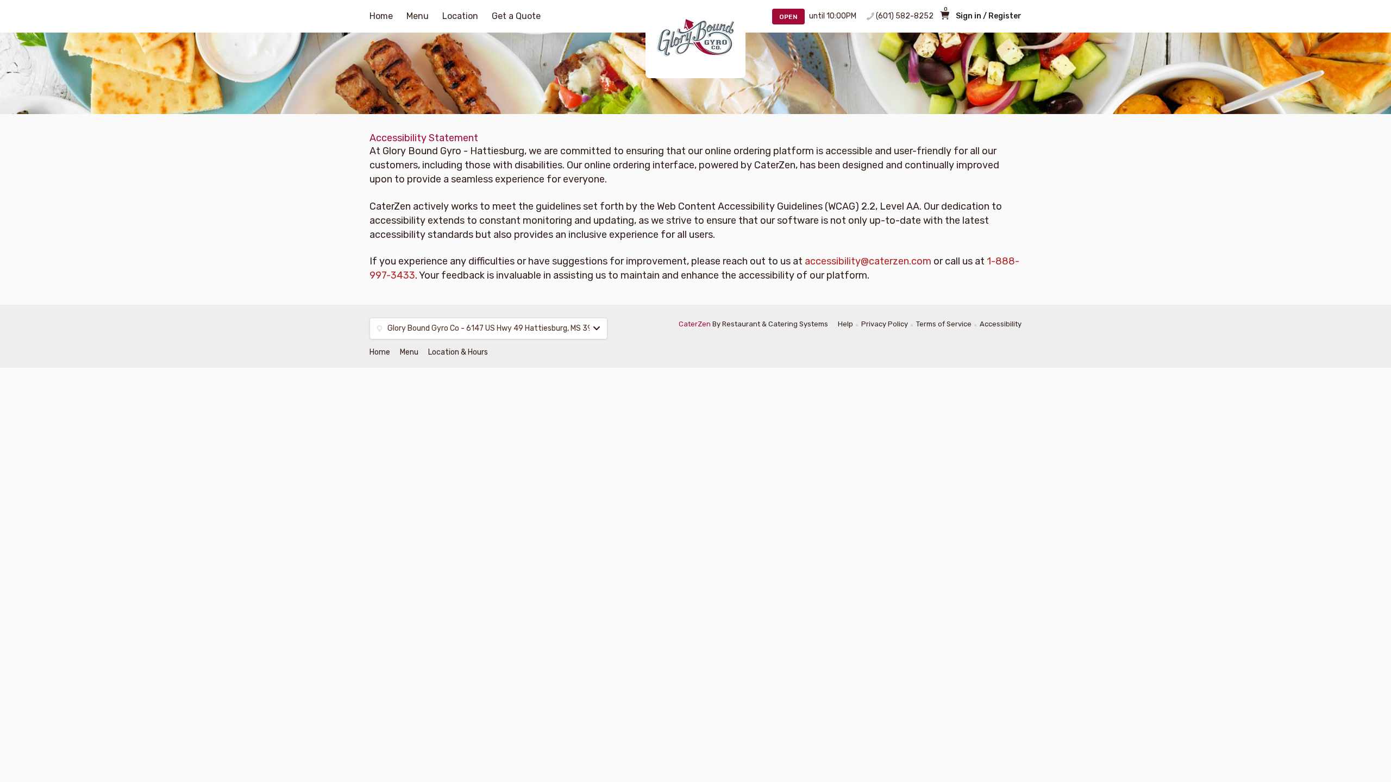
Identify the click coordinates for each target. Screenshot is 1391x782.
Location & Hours (458, 352)
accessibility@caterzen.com (868, 261)
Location (460, 16)
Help (845, 324)
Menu (417, 16)
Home (381, 16)
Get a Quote (516, 16)
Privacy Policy (884, 324)
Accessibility (1001, 324)
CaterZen (695, 324)
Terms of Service (944, 324)
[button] (488, 328)
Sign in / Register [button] (989, 16)
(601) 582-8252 (904, 16)
